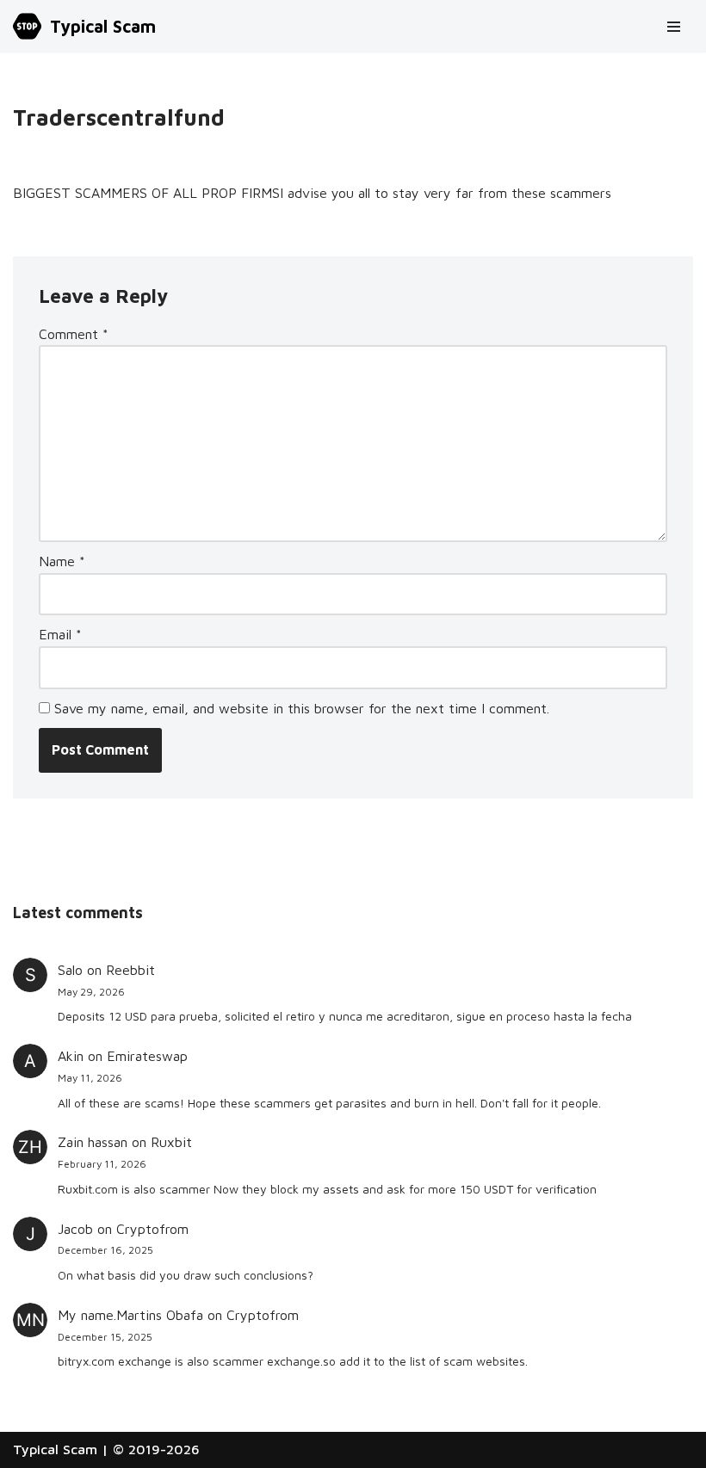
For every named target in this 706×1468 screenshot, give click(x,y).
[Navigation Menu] (673, 26)
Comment (73, 334)
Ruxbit (171, 1142)
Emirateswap (147, 1056)
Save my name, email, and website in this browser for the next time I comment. (301, 708)
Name (62, 561)
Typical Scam (55, 1449)
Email (60, 634)
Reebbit (130, 970)
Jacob (75, 1229)
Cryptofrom (152, 1229)
